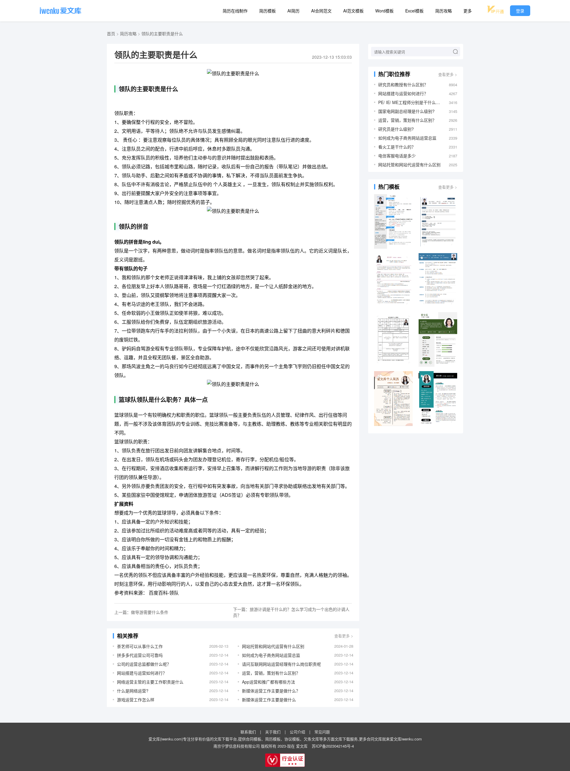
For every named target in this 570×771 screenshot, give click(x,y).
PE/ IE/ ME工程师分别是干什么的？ (410, 102)
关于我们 (273, 732)
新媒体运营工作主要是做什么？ (271, 691)
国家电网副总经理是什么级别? (406, 111)
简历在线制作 (235, 11)
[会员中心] (495, 10)
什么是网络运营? (132, 691)
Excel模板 (414, 11)
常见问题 (322, 732)
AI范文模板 (353, 11)
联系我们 (248, 732)
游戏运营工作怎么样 (135, 700)
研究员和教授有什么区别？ (403, 84)
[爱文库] (60, 10)
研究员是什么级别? (396, 129)
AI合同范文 (321, 11)
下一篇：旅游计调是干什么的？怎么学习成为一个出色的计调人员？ (291, 612)
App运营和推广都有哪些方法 (268, 682)
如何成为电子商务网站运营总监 (271, 655)
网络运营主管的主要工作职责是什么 (150, 682)
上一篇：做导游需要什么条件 (141, 612)
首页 (111, 33)
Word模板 (384, 11)
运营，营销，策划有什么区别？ (271, 673)
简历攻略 (443, 11)
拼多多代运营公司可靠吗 (140, 655)
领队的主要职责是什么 (162, 33)
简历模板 (267, 11)
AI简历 (293, 11)
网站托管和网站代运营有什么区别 (273, 646)
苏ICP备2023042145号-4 (333, 746)
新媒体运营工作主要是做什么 (269, 700)
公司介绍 (297, 732)
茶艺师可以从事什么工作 (140, 646)
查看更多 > (343, 635)
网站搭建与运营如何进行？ (142, 673)
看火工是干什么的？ (397, 147)
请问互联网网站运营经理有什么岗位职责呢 (281, 664)
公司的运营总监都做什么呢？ (144, 664)
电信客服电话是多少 (397, 156)
